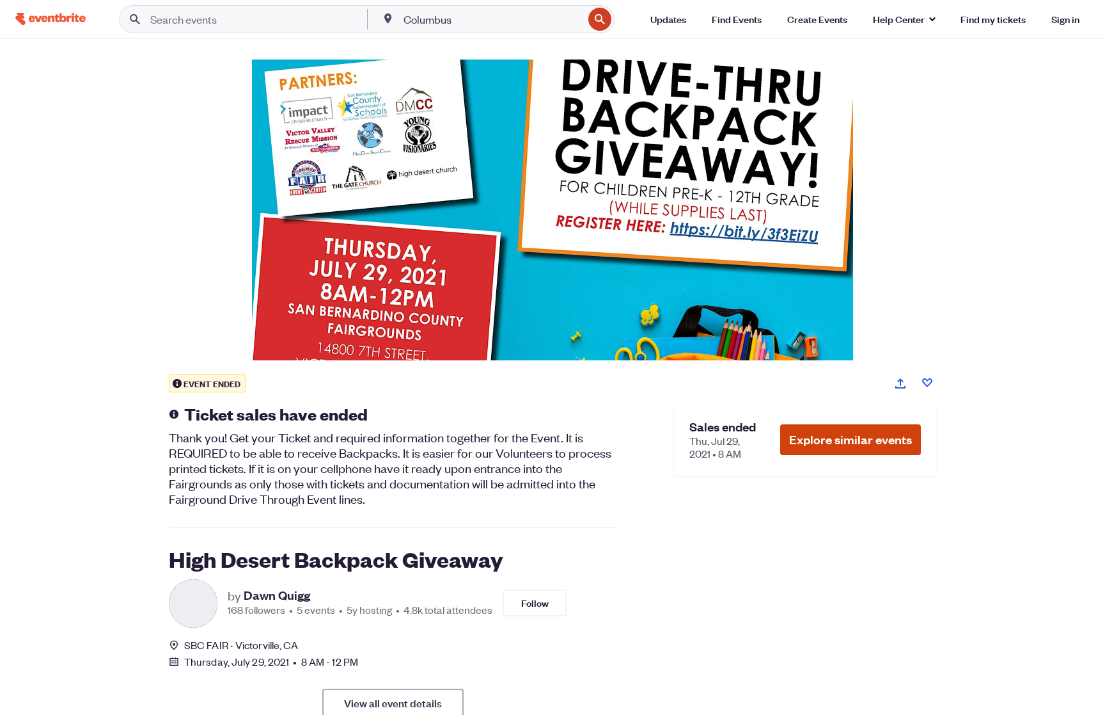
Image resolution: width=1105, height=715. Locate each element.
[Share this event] (900, 383)
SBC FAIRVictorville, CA (241, 645)
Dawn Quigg (277, 595)
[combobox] (492, 19)
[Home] (50, 19)
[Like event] (927, 383)
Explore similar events (850, 439)
